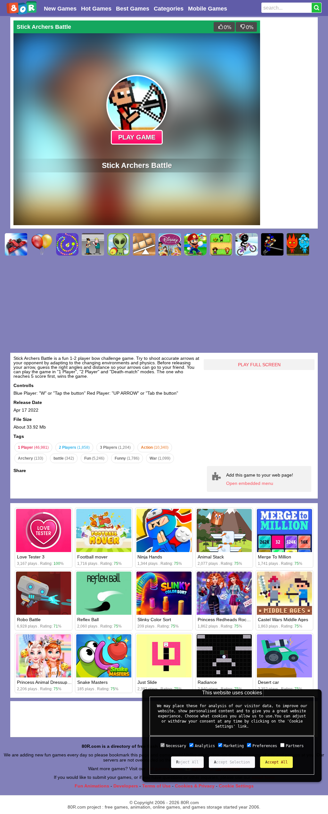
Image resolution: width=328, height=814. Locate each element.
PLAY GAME (136, 137)
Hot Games (96, 8)
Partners (295, 746)
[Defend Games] (221, 244)
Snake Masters (92, 682)
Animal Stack (211, 556)
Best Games (132, 8)
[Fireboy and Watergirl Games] (298, 244)
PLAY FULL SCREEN (259, 364)
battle (63, 458)
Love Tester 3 (31, 556)
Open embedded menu (249, 483)
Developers (125, 785)
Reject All (187, 762)
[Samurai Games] (272, 244)
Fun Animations (92, 785)
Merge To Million (274, 556)
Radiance (207, 682)
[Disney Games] (170, 244)
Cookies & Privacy (195, 785)
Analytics (205, 746)
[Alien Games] (118, 244)
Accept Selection (232, 762)
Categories (169, 8)
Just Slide (147, 682)
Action (154, 447)
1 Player (33, 447)
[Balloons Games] (41, 244)
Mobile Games (207, 8)
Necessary (176, 746)
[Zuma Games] (67, 244)
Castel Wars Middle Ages (283, 619)
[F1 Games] (16, 244)
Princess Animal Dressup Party (48, 682)
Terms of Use (156, 785)
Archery (30, 458)
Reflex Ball (88, 619)
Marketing (234, 746)
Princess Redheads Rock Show (229, 619)
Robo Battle (29, 619)
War (160, 458)
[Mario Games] (195, 244)
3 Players (115, 447)
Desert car (268, 682)
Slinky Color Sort (154, 619)
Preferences (264, 746)
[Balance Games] (144, 244)
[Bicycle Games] (246, 244)
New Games (60, 8)
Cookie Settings (236, 785)
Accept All (276, 762)
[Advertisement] (289, 116)
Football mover (92, 556)
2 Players (74, 447)
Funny (127, 458)
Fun (94, 458)
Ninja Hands (149, 556)
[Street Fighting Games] (93, 244)
